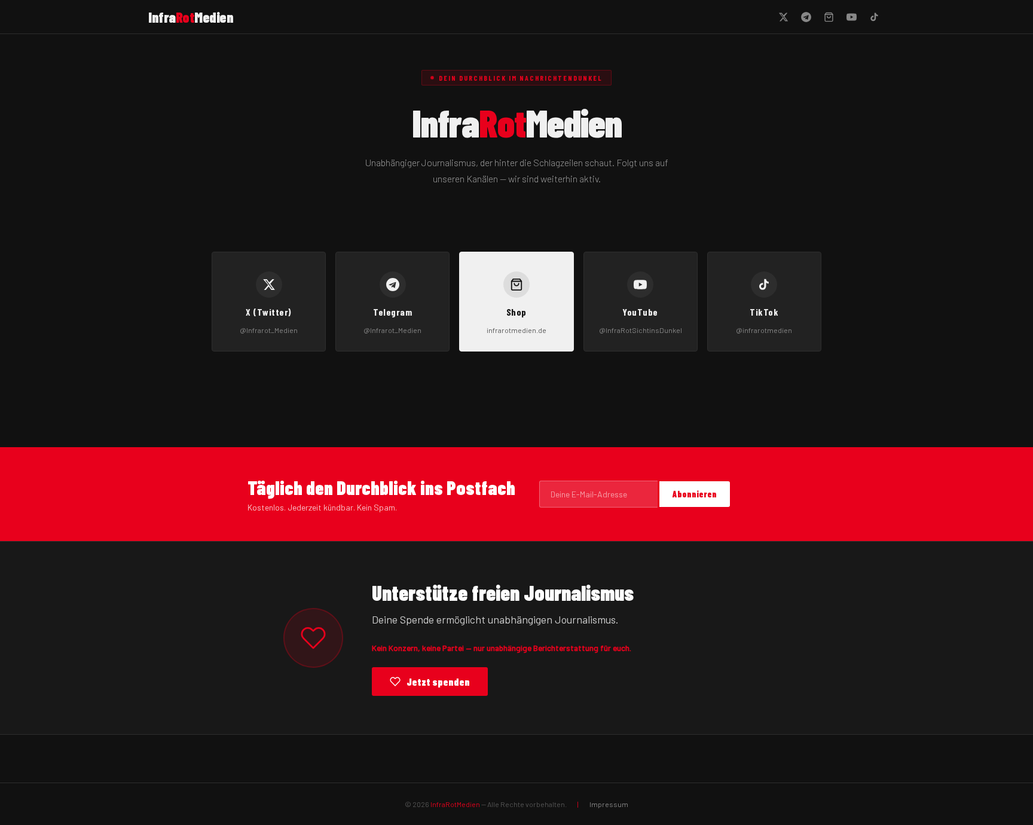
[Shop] (828, 17)
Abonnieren (695, 494)
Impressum (608, 804)
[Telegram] (806, 17)
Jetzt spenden (438, 682)
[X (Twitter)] (783, 17)
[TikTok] (874, 17)
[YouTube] (851, 17)
